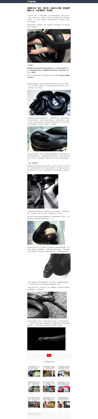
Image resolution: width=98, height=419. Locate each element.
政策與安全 (32, 414)
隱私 (37, 414)
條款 (35, 414)
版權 (38, 414)
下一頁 (49, 355)
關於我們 (29, 414)
